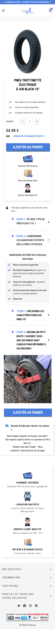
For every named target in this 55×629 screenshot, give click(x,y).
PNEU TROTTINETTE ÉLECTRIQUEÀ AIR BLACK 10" (27, 84)
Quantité (9, 121)
